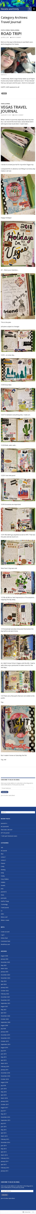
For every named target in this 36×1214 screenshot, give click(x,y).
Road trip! (11, 33)
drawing (3, 869)
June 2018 (3, 1088)
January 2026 (4, 959)
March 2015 (4, 1136)
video (2, 914)
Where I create (5, 920)
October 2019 (5, 1041)
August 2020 (4, 1025)
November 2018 (5, 1076)
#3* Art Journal (5, 833)
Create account (5, 932)
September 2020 (5, 1022)
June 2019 (3, 1054)
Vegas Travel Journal (14, 109)
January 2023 (4, 987)
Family (3, 876)
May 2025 (3, 965)
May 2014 (3, 1149)
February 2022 (5, 994)
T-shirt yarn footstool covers (9, 836)
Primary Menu (34, 9)
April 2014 (3, 1152)
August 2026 (4, 956)
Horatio (3, 885)
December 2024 (5, 975)
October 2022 (5, 990)
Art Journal (4, 850)
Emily (2, 873)
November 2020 (5, 1016)
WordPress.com (5, 944)
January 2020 (4, 1032)
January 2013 (4, 1171)
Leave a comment (16, 37)
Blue (2, 854)
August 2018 (4, 1082)
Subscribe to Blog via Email (10, 780)
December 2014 (5, 1142)
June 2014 (3, 1145)
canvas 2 (3, 860)
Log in (2, 935)
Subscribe (4, 792)
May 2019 (3, 1057)
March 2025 (4, 968)
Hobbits (3, 882)
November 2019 (5, 1038)
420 (2, 847)
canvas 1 (3, 857)
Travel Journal (14, 30)
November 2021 (5, 1000)
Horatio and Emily (10, 9)
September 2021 (5, 1003)
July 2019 (3, 1051)
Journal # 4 (4, 823)
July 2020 (3, 1028)
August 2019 (4, 1047)
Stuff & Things (5, 30)
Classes (3, 863)
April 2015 (3, 1133)
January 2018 (4, 1101)
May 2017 (3, 1114)
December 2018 (5, 1073)
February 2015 (5, 1139)
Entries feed (4, 938)
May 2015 (3, 1130)
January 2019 (4, 1070)
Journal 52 (4, 892)
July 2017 (3, 1111)
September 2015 (5, 1120)
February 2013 (5, 1168)
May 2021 (3, 1009)
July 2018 (3, 1085)
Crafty (2, 866)
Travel (4, 93)
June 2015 (3, 1126)
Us (1, 911)
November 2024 (5, 978)
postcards (3, 898)
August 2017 (4, 1107)
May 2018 (3, 1092)
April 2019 (3, 1060)
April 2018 (3, 1095)
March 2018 (4, 1098)
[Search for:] (18, 812)
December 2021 (5, 997)
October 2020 (5, 1019)
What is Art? (4, 917)
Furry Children (5, 879)
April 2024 (3, 984)
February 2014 (5, 1158)
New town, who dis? (6, 829)
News (2, 895)
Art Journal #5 (5, 826)
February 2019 (5, 1066)
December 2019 (5, 1035)
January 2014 (4, 1161)
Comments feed (5, 941)
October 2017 (5, 1104)
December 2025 (5, 962)
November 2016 (5, 1117)
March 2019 (4, 1063)
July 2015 (3, 1123)
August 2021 (4, 1006)
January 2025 (4, 971)
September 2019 (5, 1044)
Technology (4, 904)
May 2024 (3, 981)
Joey (2, 888)
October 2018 (5, 1079)
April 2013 (3, 1164)
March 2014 (4, 1155)
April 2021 (3, 1013)
